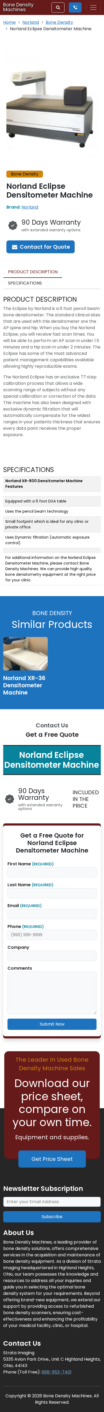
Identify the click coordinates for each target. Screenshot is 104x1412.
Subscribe (52, 1217)
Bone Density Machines (18, 7)
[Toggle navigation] (93, 7)
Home (9, 22)
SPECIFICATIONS (25, 283)
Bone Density (59, 22)
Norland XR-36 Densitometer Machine (24, 685)
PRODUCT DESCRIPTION (33, 272)
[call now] (75, 7)
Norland (30, 22)
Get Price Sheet (52, 1159)
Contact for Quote (44, 247)
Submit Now (52, 1024)
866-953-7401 (56, 1372)
